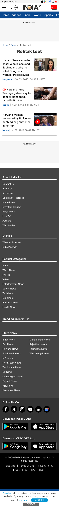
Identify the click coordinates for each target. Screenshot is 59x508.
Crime (5, 105)
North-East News (11, 362)
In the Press (8, 202)
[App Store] (44, 426)
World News (8, 270)
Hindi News (8, 211)
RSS (41, 469)
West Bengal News (39, 353)
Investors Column (11, 207)
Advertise (7, 193)
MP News (7, 358)
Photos (6, 274)
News (5, 130)
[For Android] (15, 446)
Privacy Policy (45, 465)
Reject (31, 504)
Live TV (6, 216)
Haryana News (10, 348)
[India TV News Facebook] (50, 1)
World (37, 15)
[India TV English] (32, 7)
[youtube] (30, 409)
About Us (7, 188)
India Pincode (9, 247)
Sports (48, 15)
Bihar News (8, 339)
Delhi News (8, 344)
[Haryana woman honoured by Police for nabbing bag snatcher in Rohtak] (45, 119)
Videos (16, 15)
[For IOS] (44, 446)
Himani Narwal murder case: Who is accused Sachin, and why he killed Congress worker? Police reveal (16, 67)
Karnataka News (11, 390)
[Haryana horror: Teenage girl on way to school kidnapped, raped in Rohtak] (45, 93)
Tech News (8, 293)
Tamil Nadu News (11, 367)
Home (5, 15)
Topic (13, 45)
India (27, 15)
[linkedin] (38, 409)
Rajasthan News (38, 344)
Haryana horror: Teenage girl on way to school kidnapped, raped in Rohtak (16, 95)
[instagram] (22, 409)
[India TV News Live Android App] (15, 426)
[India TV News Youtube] (56, 1)
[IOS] (42, 1)
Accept (39, 500)
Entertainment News (13, 284)
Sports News (9, 288)
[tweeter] (14, 409)
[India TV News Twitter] (53, 1)
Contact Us (8, 183)
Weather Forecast (11, 242)
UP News (7, 371)
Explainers (7, 297)
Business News (10, 302)
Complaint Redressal (13, 197)
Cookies (6, 493)
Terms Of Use (26, 465)
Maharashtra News (40, 339)
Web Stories (8, 225)
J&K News (7, 385)
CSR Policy (21, 469)
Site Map (10, 465)
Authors (6, 220)
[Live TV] (54, 7)
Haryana (7, 79)
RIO (33, 469)
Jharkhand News (11, 353)
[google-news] (46, 409)
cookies (23, 500)
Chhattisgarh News (12, 376)
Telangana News (38, 348)
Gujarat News (9, 381)
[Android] (45, 1)
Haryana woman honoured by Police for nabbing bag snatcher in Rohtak (16, 120)
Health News (9, 307)
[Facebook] (5, 409)
